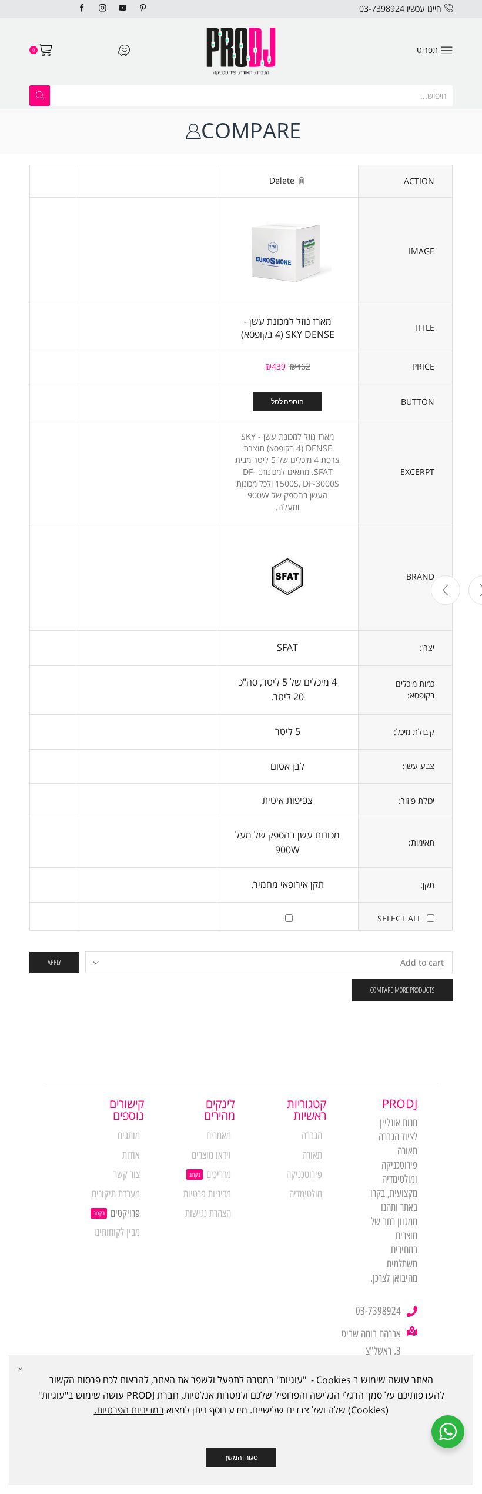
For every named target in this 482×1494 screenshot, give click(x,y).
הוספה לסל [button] (287, 401)
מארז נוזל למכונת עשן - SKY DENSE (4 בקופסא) (287, 328)
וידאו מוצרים (211, 1155)
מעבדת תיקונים (116, 1193)
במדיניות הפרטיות (130, 1409)
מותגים (129, 1135)
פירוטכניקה (304, 1174)
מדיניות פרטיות (207, 1193)
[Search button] (39, 95)
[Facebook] (82, 8)
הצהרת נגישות (208, 1213)
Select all (399, 918)
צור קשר (126, 1174)
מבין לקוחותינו (117, 1232)
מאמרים (218, 1135)
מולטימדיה (305, 1193)
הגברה (312, 1135)
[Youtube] (122, 8)
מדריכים (218, 1174)
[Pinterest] (143, 8)
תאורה (312, 1155)
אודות (131, 1155)
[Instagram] (102, 8)
